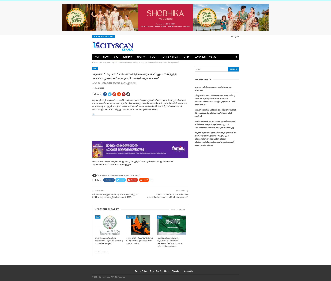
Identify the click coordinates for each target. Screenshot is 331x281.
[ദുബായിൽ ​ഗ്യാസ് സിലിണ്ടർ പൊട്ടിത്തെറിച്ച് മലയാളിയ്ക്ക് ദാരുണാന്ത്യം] (140, 225)
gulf (116, 57)
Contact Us (188, 271)
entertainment (170, 57)
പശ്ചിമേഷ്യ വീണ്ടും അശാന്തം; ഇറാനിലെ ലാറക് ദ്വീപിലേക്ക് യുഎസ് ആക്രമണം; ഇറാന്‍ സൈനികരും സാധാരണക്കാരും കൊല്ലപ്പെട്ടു (215, 124)
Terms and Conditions (159, 271)
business (127, 57)
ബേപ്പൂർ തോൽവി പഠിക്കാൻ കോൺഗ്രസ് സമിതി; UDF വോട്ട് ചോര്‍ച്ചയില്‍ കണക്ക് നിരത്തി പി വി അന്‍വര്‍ (215, 113)
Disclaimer (176, 271)
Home (96, 57)
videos (212, 57)
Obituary (130, 217)
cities (186, 57)
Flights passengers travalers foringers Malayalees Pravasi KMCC (118, 175)
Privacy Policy (141, 271)
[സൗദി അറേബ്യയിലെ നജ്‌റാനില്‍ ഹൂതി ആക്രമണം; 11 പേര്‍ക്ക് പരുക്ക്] (109, 225)
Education (200, 57)
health (153, 57)
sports (141, 57)
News (105, 57)
